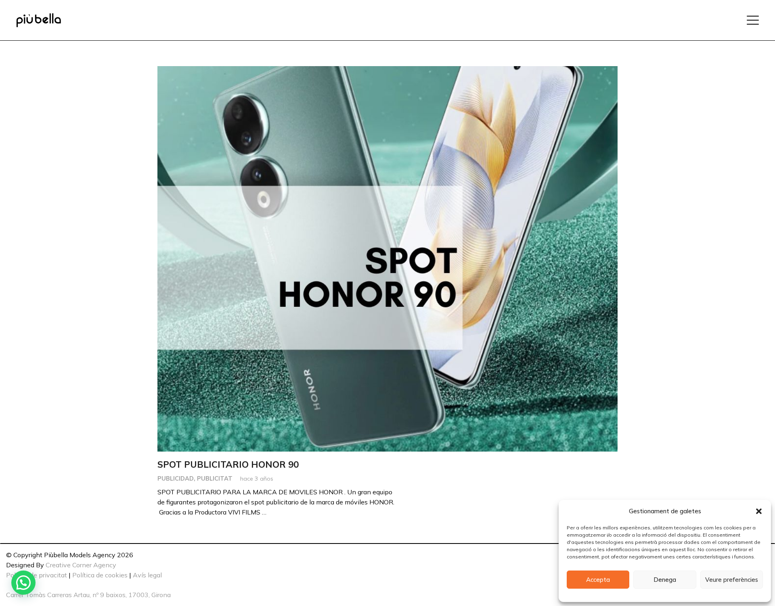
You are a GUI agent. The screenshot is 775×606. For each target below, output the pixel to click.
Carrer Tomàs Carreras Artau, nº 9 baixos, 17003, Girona (88, 595)
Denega (665, 579)
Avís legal (147, 575)
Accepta (598, 579)
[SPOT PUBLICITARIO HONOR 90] (387, 259)
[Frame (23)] (38, 20)
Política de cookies (100, 575)
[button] (759, 511)
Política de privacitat (36, 575)
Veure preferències (731, 579)
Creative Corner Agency (81, 565)
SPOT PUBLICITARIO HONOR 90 (228, 464)
